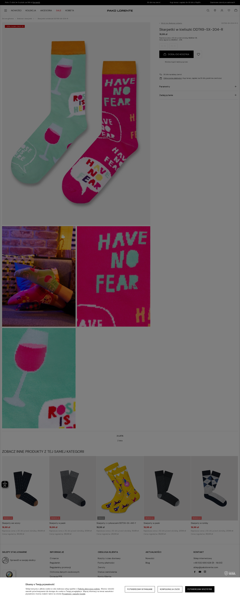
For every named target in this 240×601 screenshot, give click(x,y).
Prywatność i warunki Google (73, 594)
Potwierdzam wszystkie (200, 589)
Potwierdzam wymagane (139, 589)
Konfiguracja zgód (170, 589)
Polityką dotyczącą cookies (89, 589)
